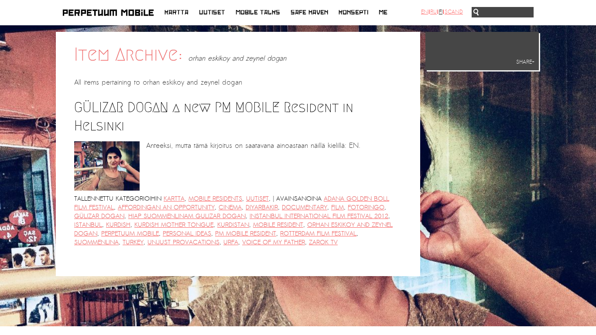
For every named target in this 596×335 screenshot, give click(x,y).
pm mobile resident (245, 233)
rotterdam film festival (318, 233)
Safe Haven (309, 12)
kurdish (118, 224)
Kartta (176, 12)
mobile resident (278, 224)
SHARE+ (525, 62)
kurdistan (233, 224)
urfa (230, 242)
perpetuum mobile (130, 233)
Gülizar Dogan (99, 216)
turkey (133, 242)
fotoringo (366, 207)
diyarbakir (262, 207)
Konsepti (353, 12)
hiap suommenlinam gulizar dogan (187, 216)
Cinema (230, 207)
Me (383, 12)
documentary (304, 207)
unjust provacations (183, 242)
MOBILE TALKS (258, 12)
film (337, 207)
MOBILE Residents (215, 198)
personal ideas (187, 233)
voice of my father (273, 242)
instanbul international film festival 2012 (319, 216)
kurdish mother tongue (173, 224)
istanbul (88, 224)
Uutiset (212, 12)
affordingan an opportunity (166, 207)
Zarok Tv (323, 242)
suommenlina (96, 242)
